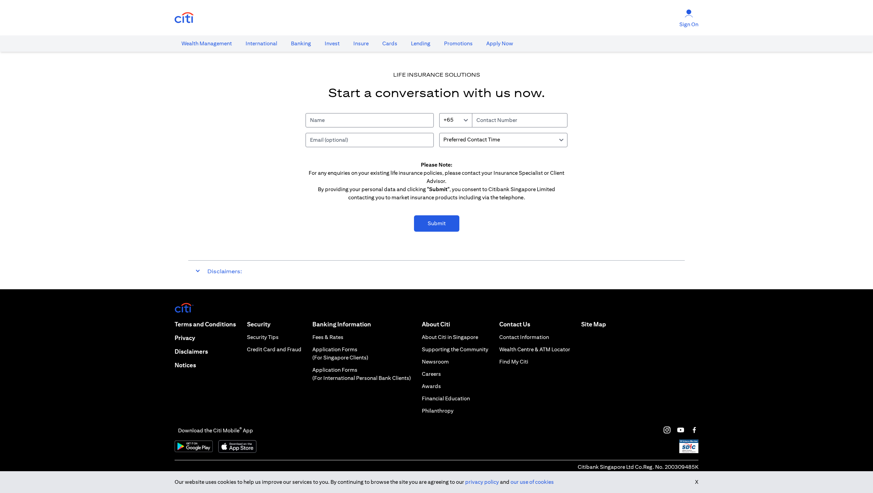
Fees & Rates (327, 337)
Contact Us (514, 324)
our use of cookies (532, 482)
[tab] (207, 43)
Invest (332, 43)
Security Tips (263, 337)
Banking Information (341, 324)
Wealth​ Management (206, 43)
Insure (361, 43)
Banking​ (301, 43)
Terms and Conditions (205, 324)
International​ (261, 43)
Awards (431, 386)
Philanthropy (438, 410)
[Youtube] (681, 430)
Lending (420, 43)
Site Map (593, 324)
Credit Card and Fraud (274, 349)
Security (258, 324)
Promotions (458, 43)
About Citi (436, 324)
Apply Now (499, 43)
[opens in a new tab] (184, 18)
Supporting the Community (455, 349)
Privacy (185, 337)
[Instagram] (667, 430)
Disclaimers (191, 351)
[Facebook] (694, 430)
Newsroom (435, 361)
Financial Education (446, 398)
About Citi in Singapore (450, 337)
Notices (185, 365)
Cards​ (389, 43)
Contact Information (524, 337)
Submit (437, 223)
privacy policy (482, 482)
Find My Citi (513, 361)
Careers (431, 374)
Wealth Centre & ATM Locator (534, 349)
